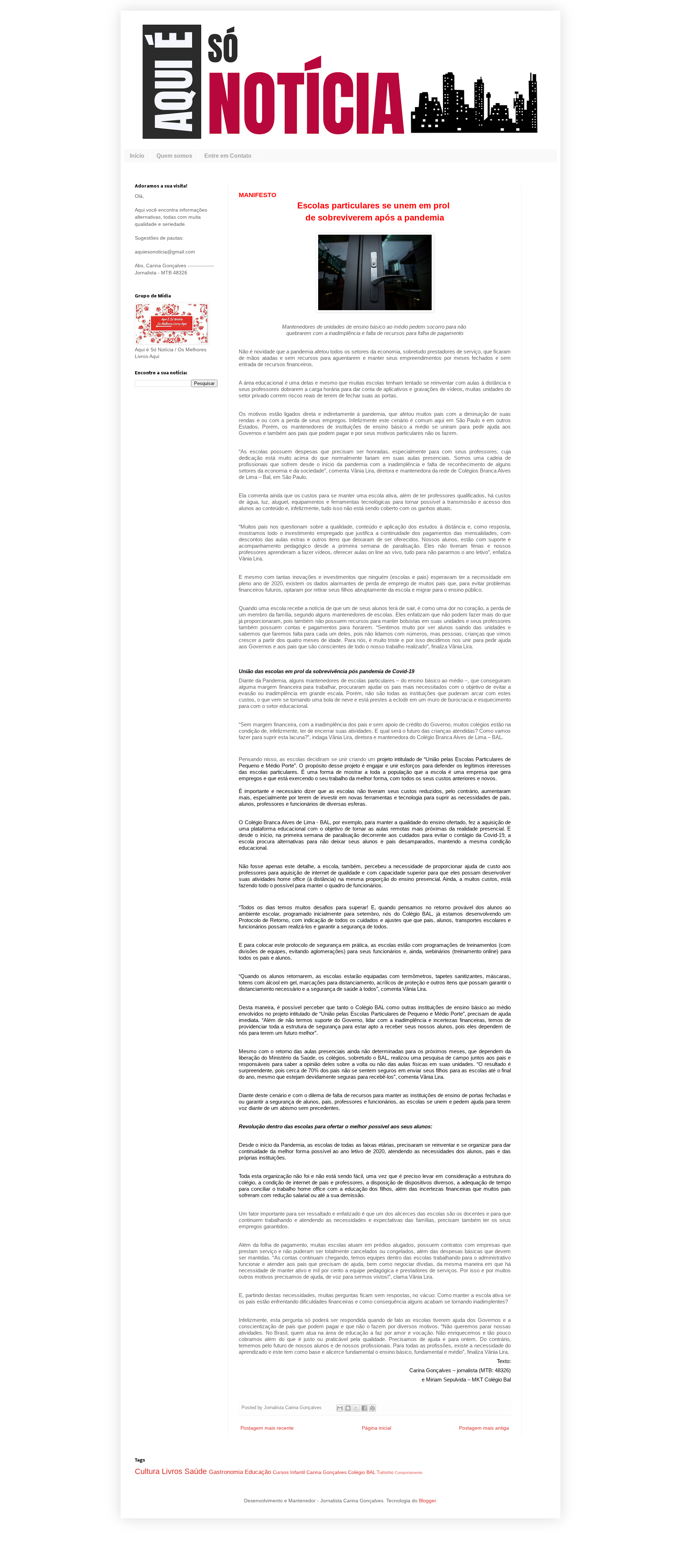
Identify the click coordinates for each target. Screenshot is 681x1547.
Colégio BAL (362, 1472)
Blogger (427, 1500)
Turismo (386, 1472)
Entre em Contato (227, 156)
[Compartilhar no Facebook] (364, 1408)
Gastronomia (227, 1472)
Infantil (298, 1472)
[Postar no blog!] (347, 1408)
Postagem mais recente (267, 1428)
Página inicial (376, 1428)
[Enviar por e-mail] (339, 1408)
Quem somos (174, 156)
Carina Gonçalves (327, 1472)
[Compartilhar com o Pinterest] (372, 1408)
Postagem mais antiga (484, 1428)
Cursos (281, 1472)
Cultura (148, 1471)
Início (137, 156)
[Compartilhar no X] (356, 1408)
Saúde (196, 1471)
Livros (173, 1471)
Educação (259, 1472)
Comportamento (408, 1472)
